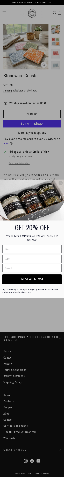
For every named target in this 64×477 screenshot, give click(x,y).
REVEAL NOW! (32, 279)
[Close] (61, 183)
